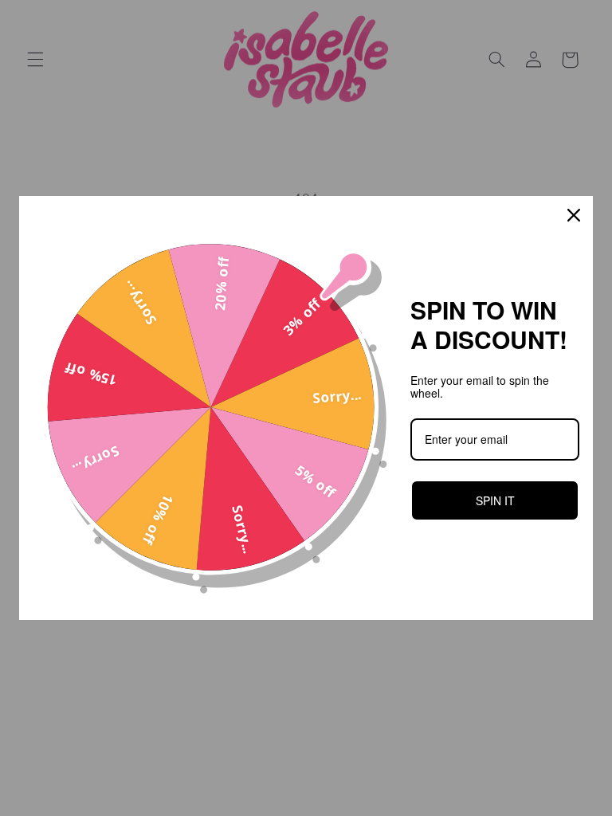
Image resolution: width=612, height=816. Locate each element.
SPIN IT (495, 500)
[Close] (574, 215)
